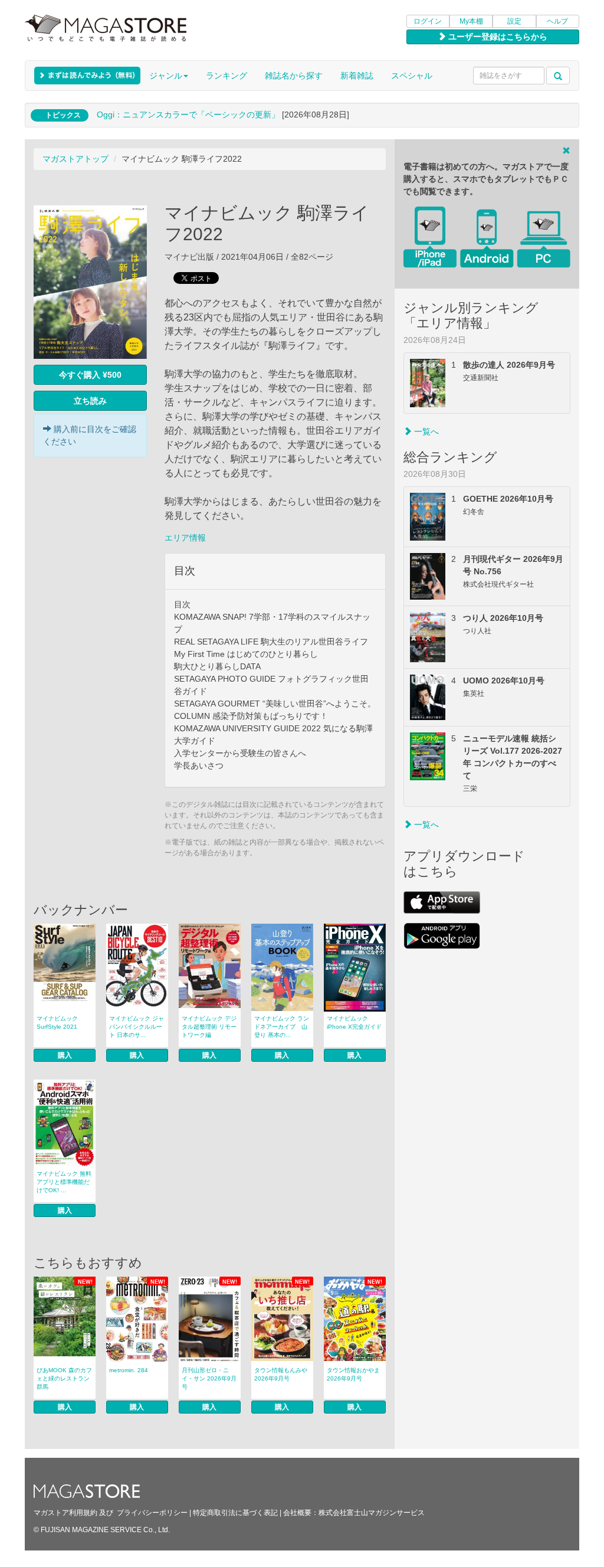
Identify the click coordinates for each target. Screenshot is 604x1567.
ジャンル (165, 75)
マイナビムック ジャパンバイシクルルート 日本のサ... (136, 1026)
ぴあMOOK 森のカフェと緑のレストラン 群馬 (66, 1378)
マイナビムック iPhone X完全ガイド (354, 1022)
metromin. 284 (128, 1370)
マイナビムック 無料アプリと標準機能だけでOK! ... (64, 1181)
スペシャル (411, 75)
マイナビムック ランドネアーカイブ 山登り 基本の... (281, 1026)
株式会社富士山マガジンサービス (372, 1513)
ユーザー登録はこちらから (496, 36)
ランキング (226, 75)
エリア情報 (185, 537)
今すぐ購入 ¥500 (90, 375)
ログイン (427, 21)
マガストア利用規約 (65, 1513)
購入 (65, 1055)
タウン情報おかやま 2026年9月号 (353, 1374)
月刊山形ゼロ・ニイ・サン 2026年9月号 (209, 1378)
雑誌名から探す (294, 75)
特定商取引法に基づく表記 (235, 1513)
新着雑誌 (356, 75)
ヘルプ (557, 21)
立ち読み (90, 400)
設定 (514, 21)
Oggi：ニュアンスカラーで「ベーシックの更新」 (188, 114)
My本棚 (471, 21)
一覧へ (425, 431)
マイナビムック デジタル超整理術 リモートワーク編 (209, 1026)
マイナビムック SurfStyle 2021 (57, 1022)
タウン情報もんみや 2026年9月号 (280, 1374)
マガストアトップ (75, 158)
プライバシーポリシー (152, 1513)
